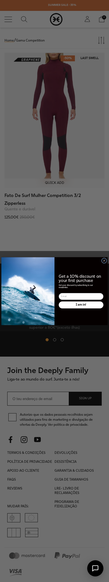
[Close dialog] (104, 260)
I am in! (81, 304)
